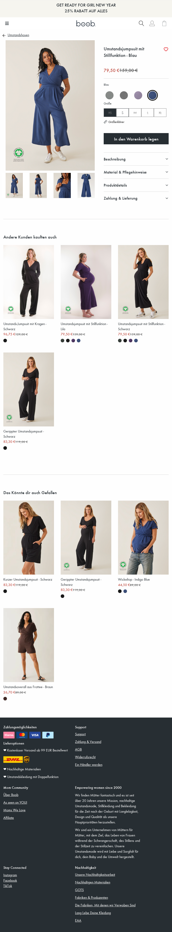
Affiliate (8, 817)
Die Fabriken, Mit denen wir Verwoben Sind (105, 905)
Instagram (10, 875)
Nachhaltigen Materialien (92, 882)
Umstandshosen (18, 35)
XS (110, 112)
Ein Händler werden (88, 764)
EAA (78, 920)
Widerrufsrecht (85, 757)
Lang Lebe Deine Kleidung (93, 912)
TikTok (7, 885)
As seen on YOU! (15, 802)
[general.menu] (6, 23)
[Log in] (152, 23)
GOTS (79, 889)
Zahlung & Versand (88, 741)
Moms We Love (14, 810)
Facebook (10, 880)
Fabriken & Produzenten (91, 897)
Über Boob (10, 794)
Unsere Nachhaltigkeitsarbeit (95, 874)
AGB (78, 749)
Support (80, 734)
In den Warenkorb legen (136, 139)
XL (160, 112)
